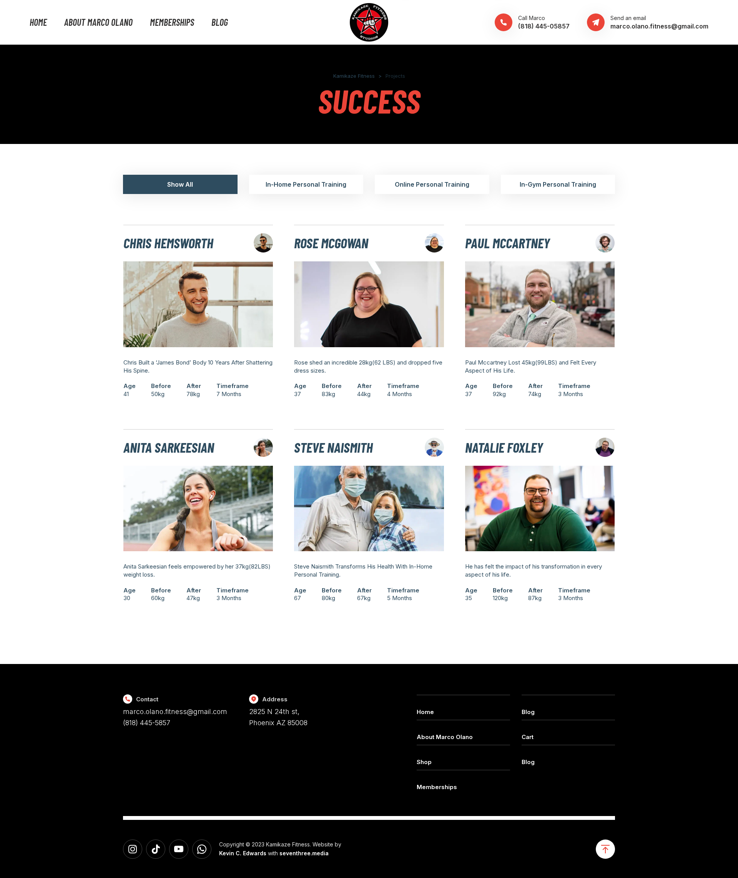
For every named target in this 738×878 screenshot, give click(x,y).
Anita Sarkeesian (168, 447)
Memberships (172, 22)
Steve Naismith (333, 447)
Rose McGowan (331, 242)
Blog (219, 22)
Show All (180, 184)
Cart (528, 737)
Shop (424, 762)
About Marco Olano (98, 22)
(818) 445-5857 (146, 723)
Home (38, 22)
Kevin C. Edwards (242, 853)
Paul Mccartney (507, 242)
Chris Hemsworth (168, 242)
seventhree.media (304, 853)
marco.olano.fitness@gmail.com (175, 711)
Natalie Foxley (504, 447)
